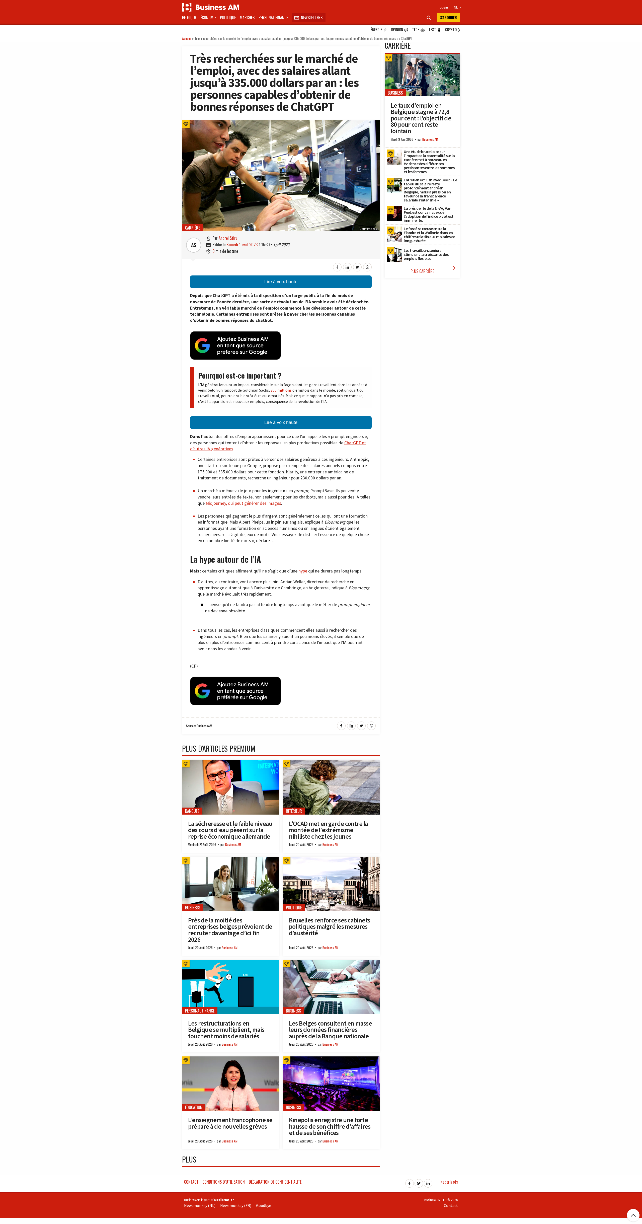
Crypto (452, 29)
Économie (208, 18)
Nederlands (449, 1182)
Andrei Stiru (228, 238)
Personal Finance (273, 18)
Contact (191, 1182)
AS (193, 245)
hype (302, 571)
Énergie (379, 29)
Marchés (247, 18)
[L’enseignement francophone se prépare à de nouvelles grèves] (230, 1059)
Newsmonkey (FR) (235, 1205)
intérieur (294, 811)
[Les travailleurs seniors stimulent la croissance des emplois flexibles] (394, 249)
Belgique (189, 18)
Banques (192, 811)
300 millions (281, 390)
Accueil (186, 38)
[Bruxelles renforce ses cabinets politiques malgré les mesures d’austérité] (331, 859)
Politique (228, 18)
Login (444, 7)
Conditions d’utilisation (223, 1182)
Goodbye (263, 1205)
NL (457, 7)
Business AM (233, 844)
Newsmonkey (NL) (199, 1205)
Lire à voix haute (280, 281)
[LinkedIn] (428, 1181)
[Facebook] (409, 1181)
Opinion (399, 29)
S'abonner (448, 17)
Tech (418, 29)
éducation (193, 1107)
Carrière (192, 228)
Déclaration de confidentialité (275, 1182)
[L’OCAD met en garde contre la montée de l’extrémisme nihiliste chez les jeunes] (331, 762)
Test (435, 29)
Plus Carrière (434, 269)
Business (192, 908)
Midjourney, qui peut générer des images (243, 503)
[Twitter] (419, 1181)
